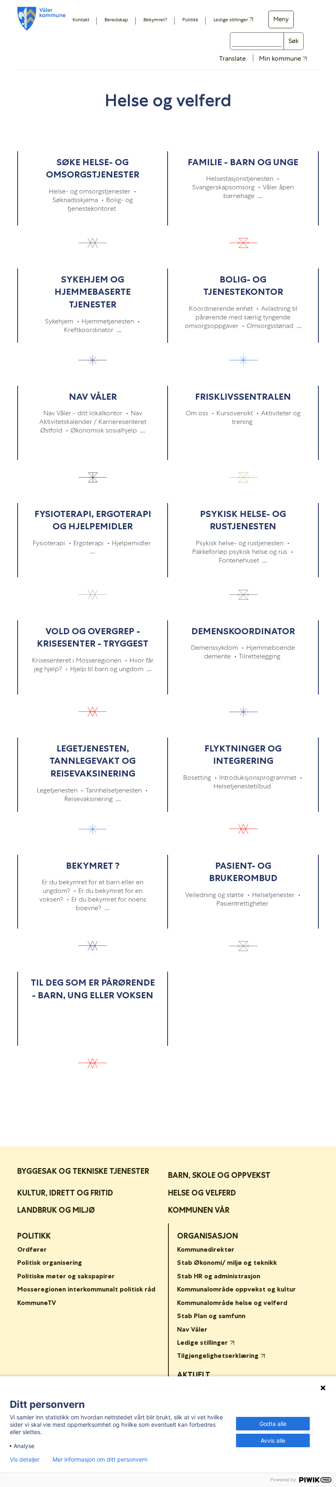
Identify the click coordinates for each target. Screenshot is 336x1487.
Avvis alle (273, 1440)
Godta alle (272, 1423)
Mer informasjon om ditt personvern (100, 1459)
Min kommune (281, 58)
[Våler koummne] (41, 19)
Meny (281, 19)
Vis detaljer (24, 1459)
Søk (293, 41)
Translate (232, 58)
